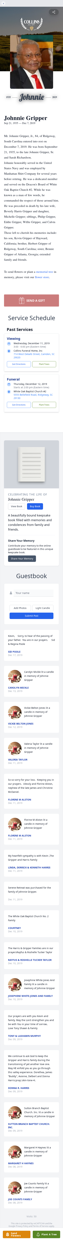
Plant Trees (44, 364)
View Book (16, 506)
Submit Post (31, 615)
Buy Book (35, 506)
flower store (42, 277)
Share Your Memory (22, 558)
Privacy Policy (22, 1226)
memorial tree (44, 272)
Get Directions (19, 364)
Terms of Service (41, 1226)
